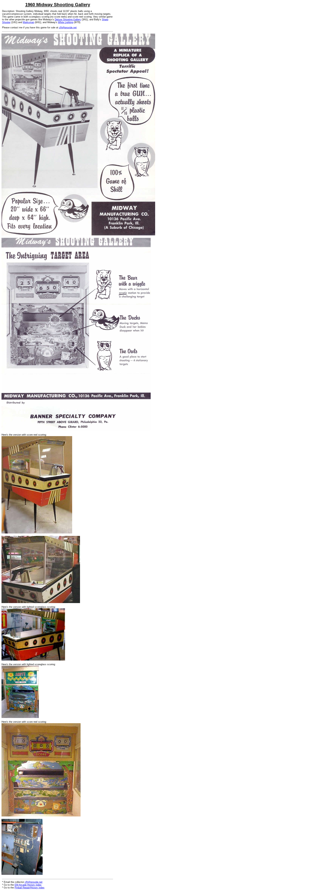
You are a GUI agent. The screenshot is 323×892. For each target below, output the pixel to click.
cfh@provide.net (68, 27)
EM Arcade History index (28, 884)
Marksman (28, 22)
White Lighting (65, 22)
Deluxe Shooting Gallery (68, 19)
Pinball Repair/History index (29, 887)
